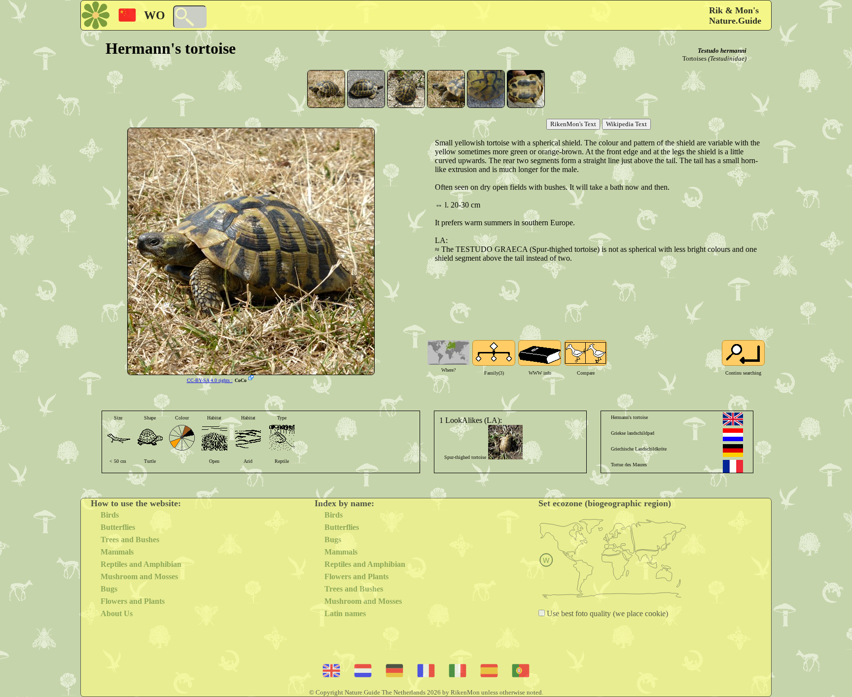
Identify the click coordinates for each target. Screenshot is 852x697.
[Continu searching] (743, 353)
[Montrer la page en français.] (733, 466)
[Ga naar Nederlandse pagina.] (733, 434)
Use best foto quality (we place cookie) (606, 613)
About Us (117, 613)
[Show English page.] (733, 419)
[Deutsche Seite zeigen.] (733, 450)
